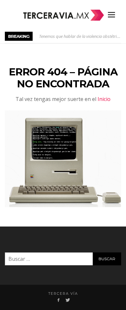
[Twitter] (67, 300)
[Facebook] (58, 300)
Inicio (104, 99)
